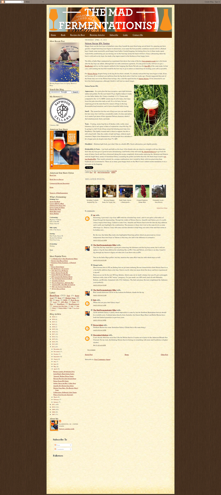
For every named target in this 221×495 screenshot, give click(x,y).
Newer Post (89, 354)
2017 (53, 334)
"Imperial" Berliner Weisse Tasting (63, 376)
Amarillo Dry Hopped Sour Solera (63, 386)
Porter (74, 302)
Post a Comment (91, 350)
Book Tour (53, 175)
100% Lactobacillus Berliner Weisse (61, 277)
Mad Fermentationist (104, 172)
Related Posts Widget (162, 208)
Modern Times (70, 298)
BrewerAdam (98, 325)
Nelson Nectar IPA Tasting (61, 381)
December (57, 349)
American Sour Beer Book (60, 306)
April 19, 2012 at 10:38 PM (100, 240)
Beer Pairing (76, 308)
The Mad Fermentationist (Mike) (105, 245)
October (56, 354)
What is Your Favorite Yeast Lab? (63, 395)
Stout (59, 298)
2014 (53, 342)
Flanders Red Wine (55, 209)
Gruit (77, 306)
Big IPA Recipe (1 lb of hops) (60, 268)
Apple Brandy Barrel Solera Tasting (63, 374)
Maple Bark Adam (55, 211)
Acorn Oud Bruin (55, 201)
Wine (51, 304)
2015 (53, 339)
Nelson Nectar (92, 73)
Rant (72, 306)
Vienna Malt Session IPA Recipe (60, 274)
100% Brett (64, 302)
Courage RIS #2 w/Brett (57, 203)
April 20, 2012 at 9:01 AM (99, 260)
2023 (53, 322)
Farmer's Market (63, 308)
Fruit (68, 295)
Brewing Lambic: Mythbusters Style (64, 371)
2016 (53, 337)
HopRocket (89, 66)
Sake (70, 308)
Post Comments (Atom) (102, 359)
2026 (53, 317)
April (55, 369)
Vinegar (53, 310)
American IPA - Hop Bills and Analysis (63, 284)
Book (63, 34)
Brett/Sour (54, 295)
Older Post (164, 354)
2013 (53, 344)
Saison (57, 300)
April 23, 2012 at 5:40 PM (99, 320)
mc (94, 215)
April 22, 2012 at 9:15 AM (99, 295)
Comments (60, 449)
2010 (53, 407)
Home (53, 34)
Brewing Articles (97, 34)
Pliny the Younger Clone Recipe (61, 287)
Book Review (75, 300)
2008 (53, 412)
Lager (55, 302)
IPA (51, 300)
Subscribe (114, 34)
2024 (53, 319)
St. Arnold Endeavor (149, 151)
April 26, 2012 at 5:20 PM (99, 330)
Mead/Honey (61, 304)
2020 (53, 327)
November (57, 351)
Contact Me (138, 34)
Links (125, 34)
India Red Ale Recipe (58, 281)
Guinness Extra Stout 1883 (58, 205)
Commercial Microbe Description (59, 183)
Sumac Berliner (54, 213)
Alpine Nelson (144, 78)
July (55, 361)
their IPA (147, 66)
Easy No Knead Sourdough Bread (62, 278)
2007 (53, 414)
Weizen (54, 308)
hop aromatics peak (149, 61)
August (56, 359)
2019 (53, 329)
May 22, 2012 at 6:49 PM (99, 345)
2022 (53, 324)
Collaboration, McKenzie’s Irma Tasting (65, 392)
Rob (94, 300)
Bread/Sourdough (74, 304)
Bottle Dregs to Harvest (56, 179)
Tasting (113, 172)
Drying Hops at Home (58, 289)
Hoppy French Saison (57, 267)
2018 (53, 332)
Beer (91, 172)
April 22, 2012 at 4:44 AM (99, 285)
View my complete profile (66, 429)
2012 (53, 347)
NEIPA (65, 300)
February (56, 399)
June (55, 364)
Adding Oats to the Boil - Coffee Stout (64, 383)
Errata (51, 187)
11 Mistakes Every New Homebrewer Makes (64, 259)
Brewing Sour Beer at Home (59, 261)
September (57, 356)
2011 (53, 404)
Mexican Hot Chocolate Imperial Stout (64, 378)
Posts (58, 445)
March (56, 397)
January (56, 402)
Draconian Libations (100, 335)
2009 (53, 409)
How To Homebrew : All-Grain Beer (63, 283)
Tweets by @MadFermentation (59, 193)
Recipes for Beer (77, 34)
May (55, 366)
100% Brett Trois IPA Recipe (59, 271)
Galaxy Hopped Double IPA (59, 273)
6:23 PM (114, 171)
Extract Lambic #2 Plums (57, 207)
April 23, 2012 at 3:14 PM (99, 305)
